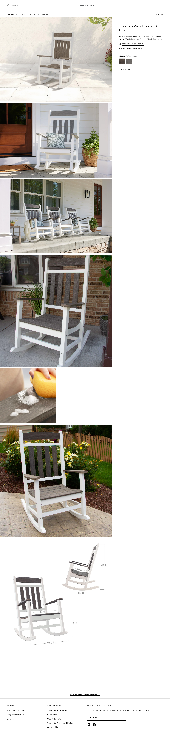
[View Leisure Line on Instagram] (89, 724)
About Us (10, 705)
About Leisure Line (16, 710)
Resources (52, 714)
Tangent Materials (15, 714)
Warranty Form (54, 719)
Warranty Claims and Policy (60, 723)
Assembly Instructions (57, 710)
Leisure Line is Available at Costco (85, 695)
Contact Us (52, 727)
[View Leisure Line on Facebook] (94, 724)
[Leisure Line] (86, 5)
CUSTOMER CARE (54, 705)
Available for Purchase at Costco (130, 49)
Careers (10, 719)
